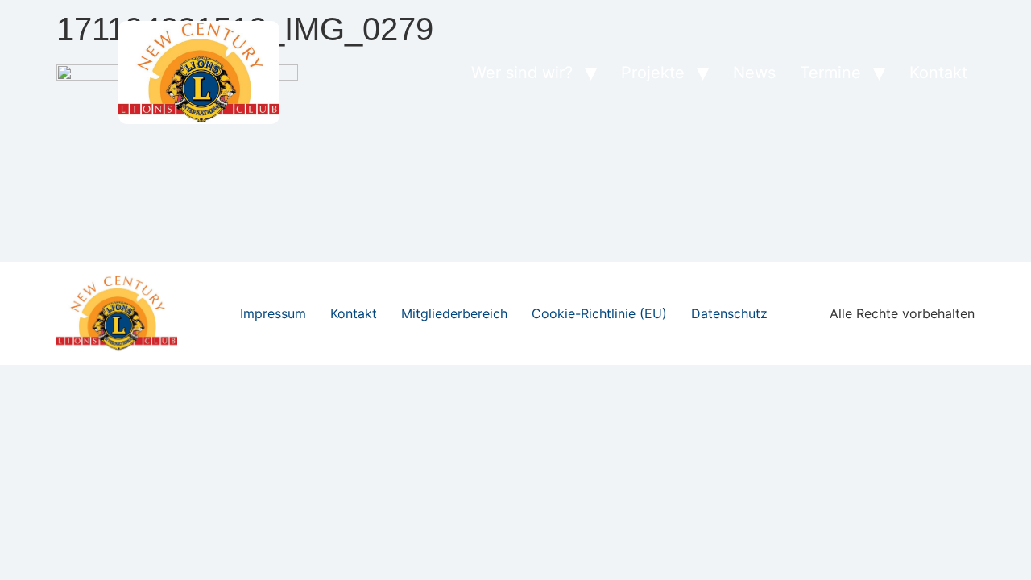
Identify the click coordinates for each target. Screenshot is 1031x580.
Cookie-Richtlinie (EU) (599, 313)
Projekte (653, 72)
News (754, 72)
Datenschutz (729, 313)
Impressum (273, 313)
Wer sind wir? (522, 72)
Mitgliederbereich (454, 313)
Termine (830, 72)
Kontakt (938, 72)
